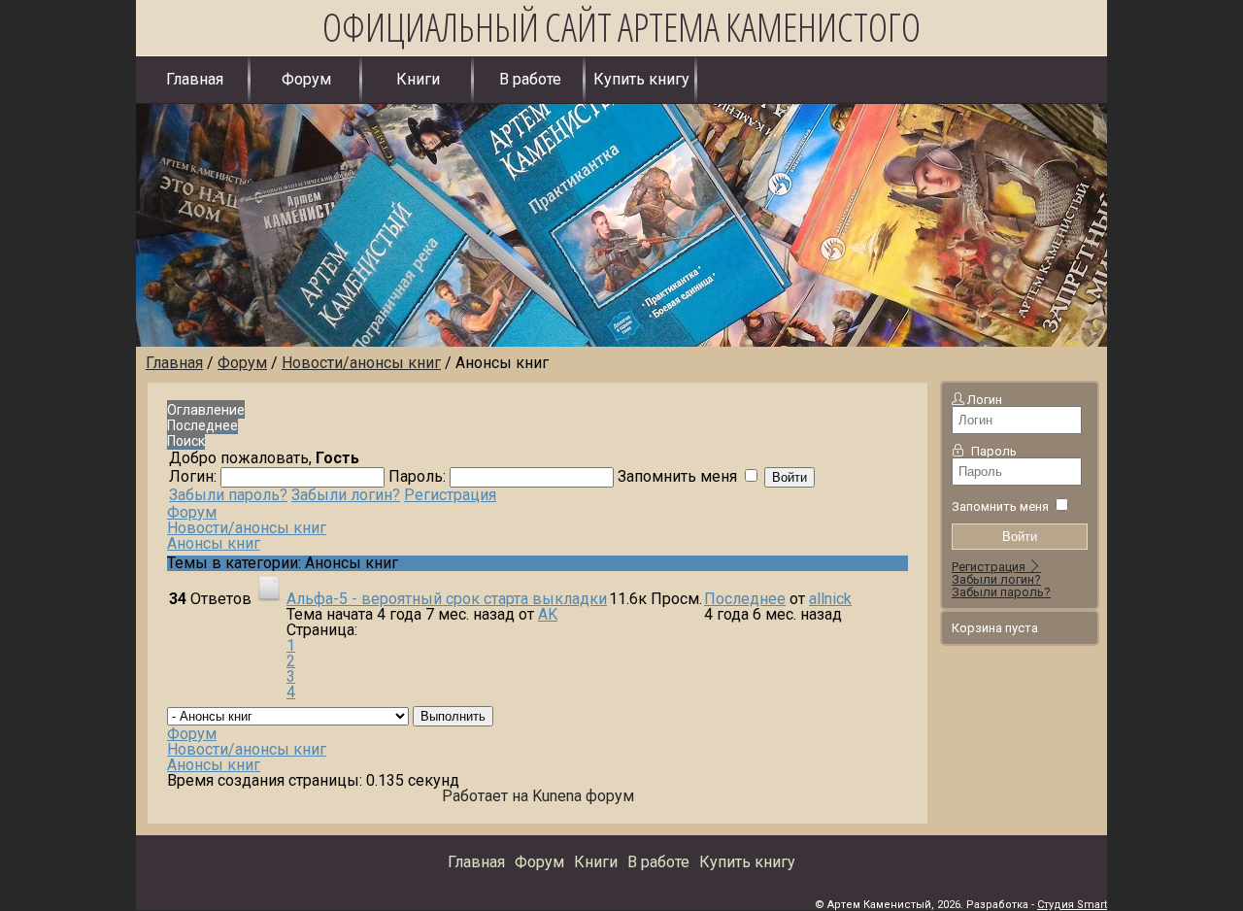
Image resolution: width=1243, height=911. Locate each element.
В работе (530, 79)
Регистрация (990, 566)
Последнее (745, 599)
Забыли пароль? (1001, 592)
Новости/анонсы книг (246, 528)
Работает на (485, 796)
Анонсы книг (213, 543)
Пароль (994, 451)
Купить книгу (641, 79)
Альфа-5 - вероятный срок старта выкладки (446, 599)
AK (547, 614)
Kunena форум (583, 796)
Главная (194, 79)
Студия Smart (1072, 904)
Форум (306, 79)
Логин (984, 399)
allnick (830, 599)
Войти (1019, 536)
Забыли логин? (996, 579)
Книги (418, 79)
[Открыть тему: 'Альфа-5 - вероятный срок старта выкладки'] (269, 599)
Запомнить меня (1000, 506)
